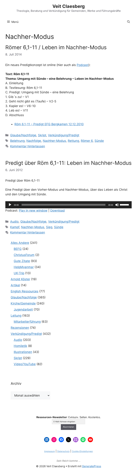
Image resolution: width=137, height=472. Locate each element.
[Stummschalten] (117, 205)
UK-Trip (19, 273)
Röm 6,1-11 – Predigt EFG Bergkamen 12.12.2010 (49, 124)
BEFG (18, 249)
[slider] (125, 204)
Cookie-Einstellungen (82, 451)
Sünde (99, 141)
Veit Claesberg (68, 6)
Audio (14, 221)
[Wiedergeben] (10, 205)
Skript (42, 135)
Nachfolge (33, 141)
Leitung (16, 315)
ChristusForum (24, 255)
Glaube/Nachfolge (23, 135)
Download (57, 210)
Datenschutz (63, 451)
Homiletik (20, 346)
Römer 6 (87, 141)
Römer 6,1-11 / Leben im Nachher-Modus (56, 47)
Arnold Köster (20, 279)
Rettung (73, 141)
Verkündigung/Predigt (63, 135)
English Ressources (24, 291)
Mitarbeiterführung (27, 321)
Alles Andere (20, 243)
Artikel (15, 285)
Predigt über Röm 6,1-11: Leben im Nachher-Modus (68, 163)
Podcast (82, 65)
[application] (68, 204)
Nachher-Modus (54, 141)
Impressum (49, 451)
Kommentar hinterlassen (27, 146)
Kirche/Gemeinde (23, 303)
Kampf (14, 227)
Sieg (49, 227)
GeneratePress (91, 466)
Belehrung (17, 141)
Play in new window (33, 210)
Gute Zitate (22, 261)
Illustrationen (23, 352)
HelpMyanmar (24, 267)
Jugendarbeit (23, 309)
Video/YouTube (25, 364)
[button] (128, 22)
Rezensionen (20, 327)
